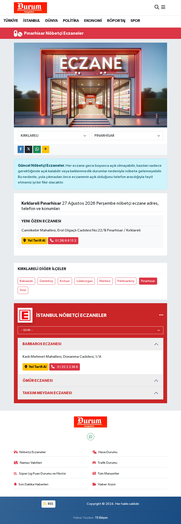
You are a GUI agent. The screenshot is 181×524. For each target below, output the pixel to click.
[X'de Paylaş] (28, 149)
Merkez (105, 281)
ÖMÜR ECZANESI (38, 380)
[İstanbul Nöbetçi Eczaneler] (161, 315)
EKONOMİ (93, 21)
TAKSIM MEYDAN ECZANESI (47, 393)
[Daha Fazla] (45, 149)
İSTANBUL (31, 21)
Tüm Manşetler (108, 473)
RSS (50, 503)
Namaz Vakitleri (31, 462)
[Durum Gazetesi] (30, 7)
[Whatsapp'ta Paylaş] (37, 149)
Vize (23, 290)
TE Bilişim (101, 517)
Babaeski (26, 281)
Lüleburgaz (85, 281)
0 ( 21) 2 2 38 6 (67, 367)
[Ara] (157, 7)
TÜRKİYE (10, 21)
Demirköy (46, 281)
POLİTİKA (71, 21)
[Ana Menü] (163, 7)
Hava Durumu (107, 452)
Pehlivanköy (125, 281)
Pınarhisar (148, 281)
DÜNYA (51, 21)
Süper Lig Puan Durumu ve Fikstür (42, 473)
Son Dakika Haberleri (33, 484)
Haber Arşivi (106, 484)
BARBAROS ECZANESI (42, 344)
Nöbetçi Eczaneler (32, 452)
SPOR (135, 21)
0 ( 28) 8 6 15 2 (65, 240)
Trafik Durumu (107, 462)
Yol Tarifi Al (36, 240)
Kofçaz (65, 281)
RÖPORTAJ (116, 21)
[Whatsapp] (90, 436)
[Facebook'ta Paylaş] (21, 149)
